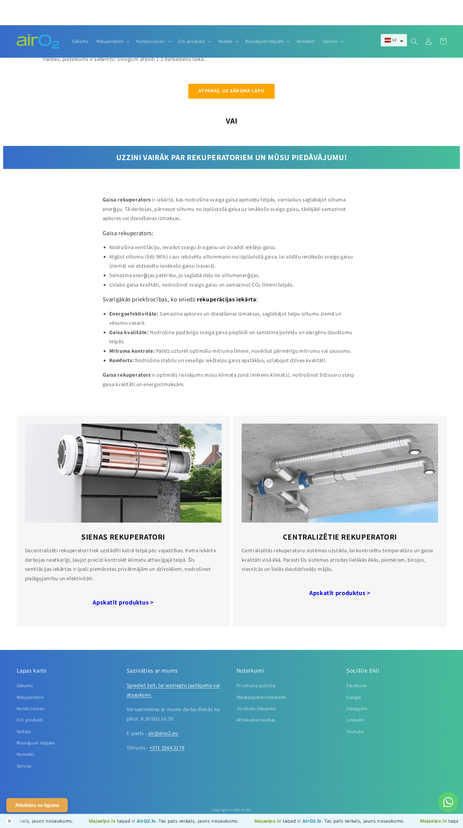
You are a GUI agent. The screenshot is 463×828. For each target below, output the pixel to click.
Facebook (356, 685)
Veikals (24, 731)
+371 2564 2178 (167, 747)
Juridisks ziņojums (256, 708)
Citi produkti (30, 720)
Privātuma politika (256, 685)
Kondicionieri (31, 708)
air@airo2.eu (163, 733)
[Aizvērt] (9, 821)
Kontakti (26, 754)
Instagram (357, 708)
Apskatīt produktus (123, 602)
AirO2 (246, 810)
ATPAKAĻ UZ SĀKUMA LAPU (231, 90)
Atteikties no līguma (37, 805)
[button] (394, 40)
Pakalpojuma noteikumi (261, 697)
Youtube (354, 731)
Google (353, 697)
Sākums (25, 685)
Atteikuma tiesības (256, 720)
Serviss (24, 766)
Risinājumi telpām (36, 743)
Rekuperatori (30, 697)
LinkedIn (355, 720)
